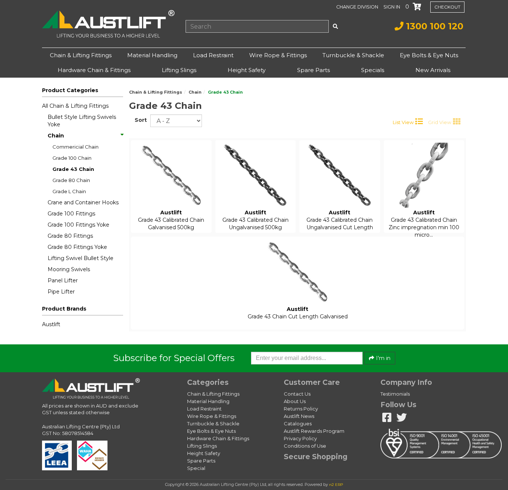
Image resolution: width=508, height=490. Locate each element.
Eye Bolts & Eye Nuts (429, 55)
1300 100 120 (433, 26)
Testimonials (395, 394)
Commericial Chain (75, 147)
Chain (56, 135)
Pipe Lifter (61, 291)
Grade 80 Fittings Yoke (77, 247)
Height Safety (247, 70)
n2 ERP (336, 484)
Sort (140, 120)
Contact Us (297, 394)
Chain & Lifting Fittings (81, 55)
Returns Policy (301, 409)
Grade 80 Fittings (70, 236)
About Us (295, 401)
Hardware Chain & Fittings (94, 70)
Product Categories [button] (70, 90)
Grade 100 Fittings (71, 213)
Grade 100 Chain (71, 158)
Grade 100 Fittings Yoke (78, 224)
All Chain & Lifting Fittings (75, 106)
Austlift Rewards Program (314, 431)
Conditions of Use (305, 446)
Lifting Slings (179, 70)
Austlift (51, 324)
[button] (392, 6)
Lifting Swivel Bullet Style (80, 258)
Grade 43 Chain (73, 169)
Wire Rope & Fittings (278, 55)
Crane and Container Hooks (83, 202)
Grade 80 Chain (71, 180)
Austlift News (299, 416)
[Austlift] (108, 24)
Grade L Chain (69, 191)
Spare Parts (313, 70)
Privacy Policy (300, 438)
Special (196, 468)
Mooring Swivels (69, 269)
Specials (372, 70)
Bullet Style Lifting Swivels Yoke (82, 121)
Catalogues (298, 423)
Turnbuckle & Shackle (353, 55)
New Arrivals (432, 70)
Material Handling (152, 55)
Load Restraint (213, 55)
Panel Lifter (63, 280)
